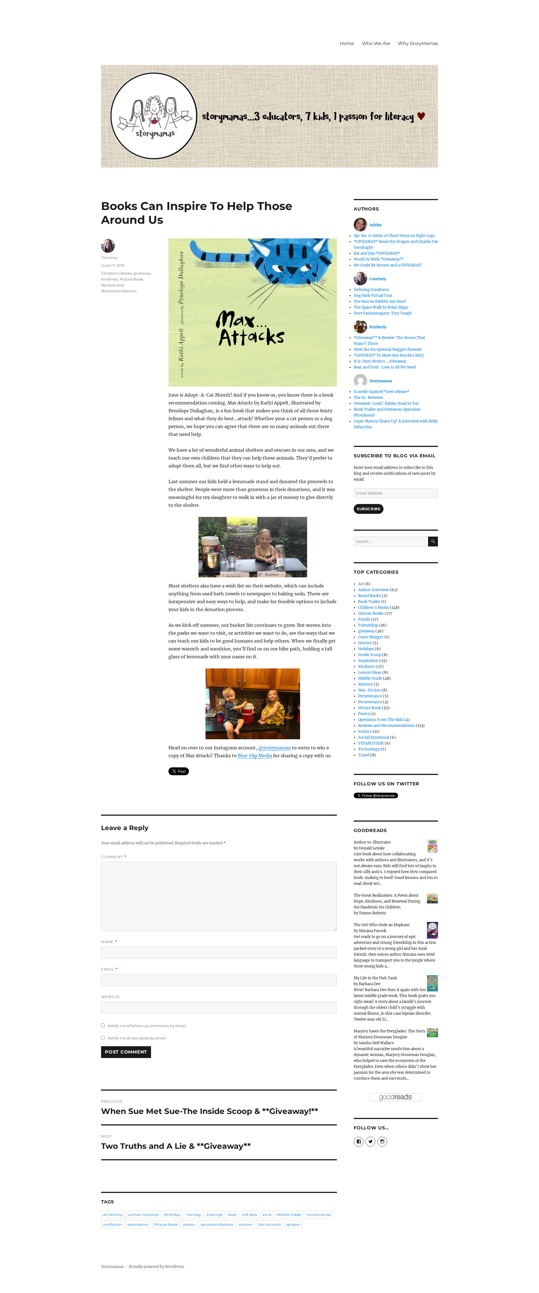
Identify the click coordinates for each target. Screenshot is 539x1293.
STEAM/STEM (371, 743)
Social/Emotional (373, 737)
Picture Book (131, 279)
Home (347, 43)
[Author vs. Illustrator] (432, 845)
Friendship (368, 625)
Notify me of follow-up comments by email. (147, 1025)
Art (361, 584)
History (365, 643)
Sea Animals (269, 1224)
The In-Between (368, 397)
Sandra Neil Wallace (376, 1043)
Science (365, 731)
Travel (363, 755)
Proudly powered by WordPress (156, 1266)
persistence (138, 1224)
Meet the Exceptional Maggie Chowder (388, 349)
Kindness (109, 279)
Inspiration (368, 660)
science (245, 1224)
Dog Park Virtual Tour (373, 295)
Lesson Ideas (370, 672)
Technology (369, 749)
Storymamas (112, 1266)
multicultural (319, 1214)
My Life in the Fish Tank (375, 978)
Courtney (109, 257)
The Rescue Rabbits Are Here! (380, 301)
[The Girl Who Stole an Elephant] (432, 930)
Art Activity (113, 1214)
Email (109, 969)
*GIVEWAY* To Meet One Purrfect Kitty (389, 355)
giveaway (142, 273)
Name (109, 941)
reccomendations (217, 1224)
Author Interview (373, 589)
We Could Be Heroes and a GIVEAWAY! (388, 265)
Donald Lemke (372, 848)
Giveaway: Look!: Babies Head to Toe (386, 403)
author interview (143, 1214)
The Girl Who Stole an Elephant (382, 925)
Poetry (364, 713)
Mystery (365, 684)
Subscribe (368, 509)
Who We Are (376, 43)
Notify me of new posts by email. (137, 1038)
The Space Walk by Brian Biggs (381, 307)
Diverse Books (371, 613)
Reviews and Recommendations (386, 725)
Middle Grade (289, 1214)
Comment (114, 857)
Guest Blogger (370, 637)
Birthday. (172, 1214)
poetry (189, 1224)
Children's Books (116, 273)
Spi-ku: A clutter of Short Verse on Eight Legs (394, 235)
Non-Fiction (369, 690)
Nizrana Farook (372, 930)
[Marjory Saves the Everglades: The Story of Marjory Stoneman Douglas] (432, 1032)
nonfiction (112, 1224)
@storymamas (274, 748)
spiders (293, 1224)
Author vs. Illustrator (372, 842)
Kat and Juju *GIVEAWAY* (377, 253)
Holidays (366, 648)
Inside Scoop (369, 654)
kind (267, 1214)
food (232, 1214)
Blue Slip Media (255, 755)
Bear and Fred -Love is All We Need (385, 367)
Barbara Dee (369, 984)
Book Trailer (369, 601)
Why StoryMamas (418, 43)
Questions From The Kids (380, 719)
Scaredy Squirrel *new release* (381, 391)
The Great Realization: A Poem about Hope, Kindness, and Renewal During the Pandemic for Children (387, 901)
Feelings (214, 1214)
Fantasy (194, 1214)
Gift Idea (249, 1214)
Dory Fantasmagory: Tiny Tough (383, 313)
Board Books (369, 595)
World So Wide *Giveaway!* (378, 259)
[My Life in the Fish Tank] (432, 983)
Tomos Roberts (372, 913)
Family (364, 619)
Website (110, 996)
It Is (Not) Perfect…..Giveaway (380, 361)
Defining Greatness (371, 289)
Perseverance (370, 696)
